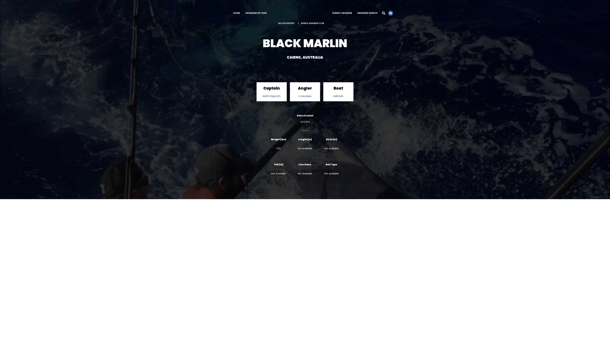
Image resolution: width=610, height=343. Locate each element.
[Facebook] (390, 13)
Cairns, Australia (305, 57)
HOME (236, 13)
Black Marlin (305, 43)
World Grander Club (312, 23)
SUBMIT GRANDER (342, 13)
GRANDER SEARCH (367, 13)
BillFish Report (286, 23)
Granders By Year (256, 13)
